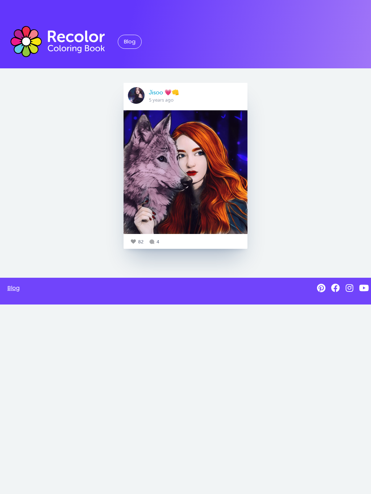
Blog (130, 41)
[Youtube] (364, 288)
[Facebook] (335, 288)
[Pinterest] (321, 288)
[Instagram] (349, 288)
